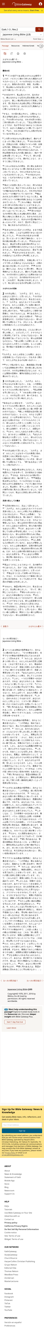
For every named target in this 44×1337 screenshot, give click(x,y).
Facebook (8, 1293)
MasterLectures (11, 1281)
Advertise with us (12, 1216)
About (7, 1170)
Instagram (9, 1297)
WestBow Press (11, 1274)
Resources (15, 45)
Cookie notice (10, 1232)
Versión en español (12, 1322)
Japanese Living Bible (17, 989)
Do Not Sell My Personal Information (21, 1229)
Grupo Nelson (10, 1264)
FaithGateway (10, 1251)
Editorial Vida (10, 1268)
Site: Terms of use (12, 1236)
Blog (6, 1187)
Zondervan (9, 1278)
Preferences (9, 1325)
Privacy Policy (10, 1153)
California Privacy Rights (16, 1226)
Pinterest (8, 1300)
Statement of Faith (12, 1177)
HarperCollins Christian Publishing (19, 1261)
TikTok (7, 1303)
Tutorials (8, 1209)
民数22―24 (24, 816)
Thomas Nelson (11, 1271)
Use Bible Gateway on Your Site (18, 1212)
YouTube (8, 1310)
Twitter (7, 1306)
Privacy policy (10, 1222)
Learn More (11, 1028)
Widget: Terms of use (13, 1239)
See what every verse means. (21, 10)
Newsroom (9, 1190)
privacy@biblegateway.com (12, 1155)
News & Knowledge (13, 1174)
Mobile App (9, 1180)
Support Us (9, 1193)
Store (6, 1184)
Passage (5, 45)
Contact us (9, 1219)
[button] (40, 4)
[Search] (39, 29)
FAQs (6, 1206)
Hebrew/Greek (28, 45)
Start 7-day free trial (15, 1022)
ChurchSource (10, 1258)
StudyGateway (10, 1254)
